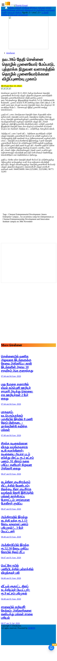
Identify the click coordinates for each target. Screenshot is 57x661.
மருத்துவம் (50, 10)
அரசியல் (25, 8)
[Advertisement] (28, 193)
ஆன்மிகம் (40, 10)
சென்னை (11, 10)
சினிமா (18, 12)
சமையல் (11, 12)
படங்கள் (45, 12)
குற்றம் (48, 8)
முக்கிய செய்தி (14, 8)
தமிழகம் (41, 8)
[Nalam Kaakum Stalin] (28, 48)
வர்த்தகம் (20, 10)
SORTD (31, 628)
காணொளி (23, 15)
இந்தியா (33, 8)
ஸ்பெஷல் (14, 15)
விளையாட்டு (30, 10)
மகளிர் (4, 12)
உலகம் (3, 10)
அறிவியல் (5, 15)
